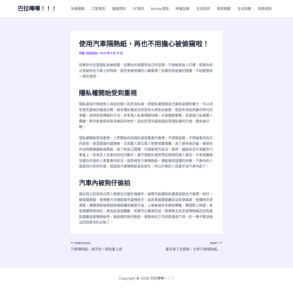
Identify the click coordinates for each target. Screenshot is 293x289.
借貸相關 (224, 8)
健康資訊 (119, 8)
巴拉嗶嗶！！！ (37, 8)
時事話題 (182, 8)
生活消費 (244, 8)
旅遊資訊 (265, 8)
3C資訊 (138, 8)
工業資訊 (98, 8)
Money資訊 (160, 8)
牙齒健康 (78, 8)
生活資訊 (203, 8)
